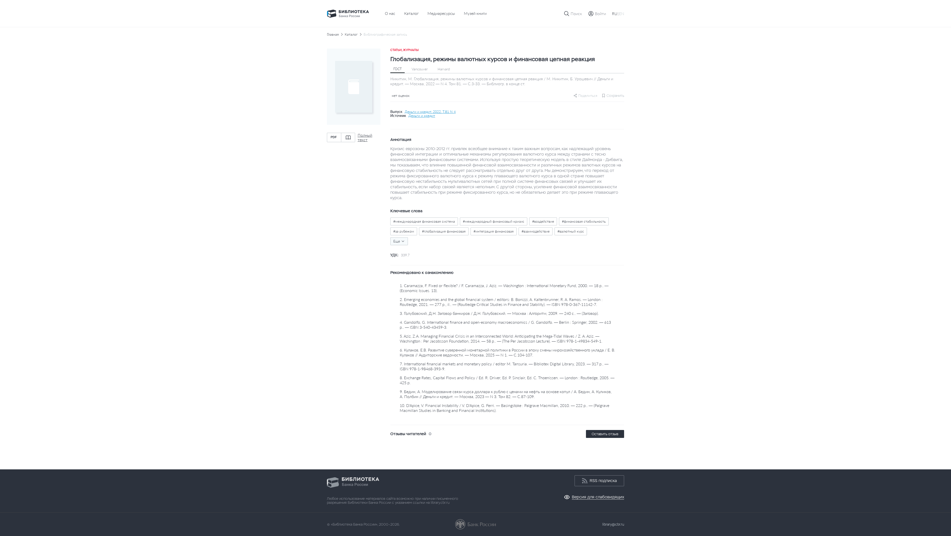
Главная (333, 34)
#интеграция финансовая (494, 231)
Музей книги (475, 13)
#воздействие (543, 221)
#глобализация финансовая (444, 231)
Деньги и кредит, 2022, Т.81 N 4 (430, 112)
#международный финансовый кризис (493, 221)
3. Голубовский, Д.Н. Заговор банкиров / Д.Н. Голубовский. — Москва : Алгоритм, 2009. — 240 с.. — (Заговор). (499, 313)
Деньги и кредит (421, 116)
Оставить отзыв (605, 434)
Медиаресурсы (441, 13)
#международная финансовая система (424, 221)
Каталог (411, 13)
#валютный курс (570, 231)
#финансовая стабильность (584, 221)
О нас (390, 13)
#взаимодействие (536, 231)
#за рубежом (403, 231)
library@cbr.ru (613, 524)
